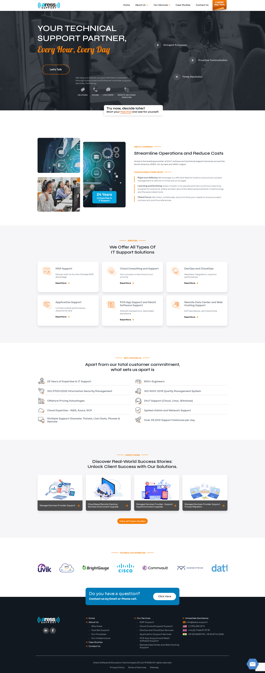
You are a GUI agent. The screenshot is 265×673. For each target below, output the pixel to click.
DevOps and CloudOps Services (156, 630)
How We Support (100, 630)
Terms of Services (137, 667)
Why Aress (96, 626)
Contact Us (202, 5)
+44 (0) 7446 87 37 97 (199, 630)
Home (126, 5)
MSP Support (147, 622)
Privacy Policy (117, 667)
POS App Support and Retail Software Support (155, 639)
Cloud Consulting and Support (156, 626)
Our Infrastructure (100, 638)
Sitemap (154, 667)
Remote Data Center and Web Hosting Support (159, 646)
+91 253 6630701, (197, 634)
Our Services (161, 5)
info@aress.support (196, 622)
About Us (140, 5)
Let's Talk (56, 69)
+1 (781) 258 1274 (196, 626)
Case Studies (183, 5)
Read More (60, 283)
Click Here (164, 596)
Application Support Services (155, 634)
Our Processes (98, 634)
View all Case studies (132, 521)
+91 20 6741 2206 (215, 634)
